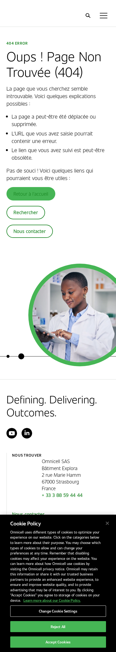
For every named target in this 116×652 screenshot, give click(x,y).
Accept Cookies (58, 642)
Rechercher (25, 212)
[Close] (107, 523)
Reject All (58, 626)
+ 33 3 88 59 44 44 (62, 495)
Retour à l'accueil (30, 194)
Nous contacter (29, 231)
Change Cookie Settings (58, 611)
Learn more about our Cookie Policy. (52, 600)
